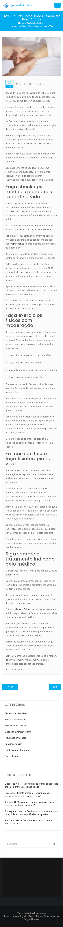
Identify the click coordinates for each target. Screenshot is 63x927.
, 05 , (25, 84)
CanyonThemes (31, 919)
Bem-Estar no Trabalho (16, 725)
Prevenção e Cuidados (15, 738)
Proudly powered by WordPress (19, 916)
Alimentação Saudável (16, 713)
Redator (41, 84)
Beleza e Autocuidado (15, 719)
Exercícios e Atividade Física (18, 732)
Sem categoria (12, 756)
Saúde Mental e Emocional (17, 750)
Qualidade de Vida (13, 744)
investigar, (18, 244)
